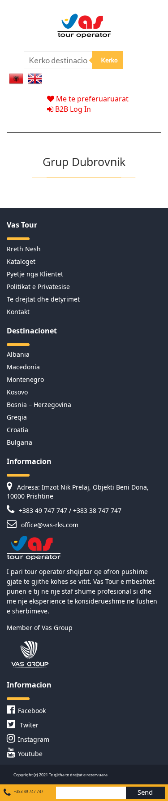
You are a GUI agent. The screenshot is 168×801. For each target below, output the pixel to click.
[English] (35, 78)
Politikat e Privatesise (38, 286)
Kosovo (17, 392)
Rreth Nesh (24, 249)
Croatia (17, 429)
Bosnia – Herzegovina (39, 404)
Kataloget (21, 261)
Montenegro (25, 379)
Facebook (32, 710)
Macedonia (23, 367)
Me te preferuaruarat (91, 99)
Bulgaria (19, 442)
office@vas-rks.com (48, 525)
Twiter (28, 725)
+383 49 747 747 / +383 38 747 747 (69, 510)
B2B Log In (72, 109)
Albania (18, 354)
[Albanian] (16, 78)
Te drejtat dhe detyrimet (43, 299)
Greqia (17, 417)
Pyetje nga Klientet (35, 274)
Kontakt (18, 311)
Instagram (33, 739)
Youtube (30, 753)
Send (145, 792)
